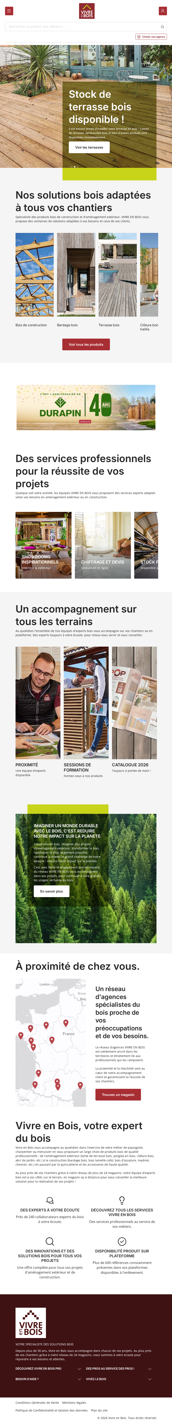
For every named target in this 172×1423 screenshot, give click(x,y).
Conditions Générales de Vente (37, 1403)
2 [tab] (74, 166)
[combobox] (81, 26)
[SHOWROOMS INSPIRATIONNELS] (44, 545)
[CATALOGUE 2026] (134, 713)
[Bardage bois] (76, 282)
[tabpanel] (86, 112)
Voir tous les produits (86, 344)
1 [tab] (71, 166)
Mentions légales (74, 1403)
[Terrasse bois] (117, 282)
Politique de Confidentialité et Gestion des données (52, 1410)
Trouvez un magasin (118, 1095)
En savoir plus (51, 891)
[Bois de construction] (34, 282)
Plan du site (99, 1410)
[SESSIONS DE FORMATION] (86, 713)
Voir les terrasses (89, 147)
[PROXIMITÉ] (38, 713)
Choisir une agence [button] (151, 36)
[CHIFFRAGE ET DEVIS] (103, 545)
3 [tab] (77, 166)
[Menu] (9, 11)
